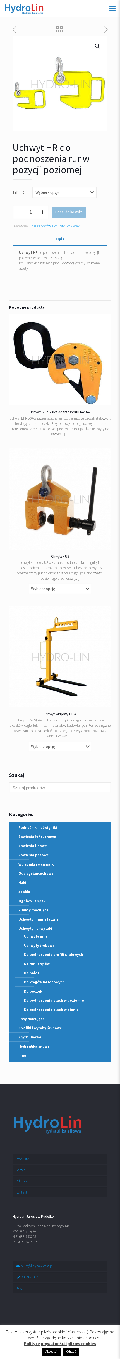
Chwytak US (60, 556)
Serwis (20, 1170)
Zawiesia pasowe (33, 855)
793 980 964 (29, 1277)
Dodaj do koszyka (69, 212)
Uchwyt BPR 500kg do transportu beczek (60, 412)
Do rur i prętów (40, 226)
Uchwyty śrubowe (39, 945)
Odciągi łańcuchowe (36, 873)
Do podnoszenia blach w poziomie (54, 1000)
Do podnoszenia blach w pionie (51, 1009)
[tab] (60, 239)
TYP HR (18, 192)
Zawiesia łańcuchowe (37, 836)
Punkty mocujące (33, 910)
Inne (22, 1055)
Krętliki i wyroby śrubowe (40, 1028)
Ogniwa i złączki (32, 901)
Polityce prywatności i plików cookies (60, 1343)
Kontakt (21, 1192)
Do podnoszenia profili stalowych (53, 954)
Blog (19, 1288)
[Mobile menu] (112, 8)
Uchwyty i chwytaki (66, 226)
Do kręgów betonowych (44, 982)
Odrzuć (71, 1351)
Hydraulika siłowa (34, 1046)
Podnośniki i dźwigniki (37, 827)
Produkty (22, 1159)
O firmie (21, 1181)
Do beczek (33, 991)
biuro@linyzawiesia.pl (37, 1266)
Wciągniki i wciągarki (36, 864)
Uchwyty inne (36, 936)
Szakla (24, 891)
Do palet (31, 973)
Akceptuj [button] (51, 1351)
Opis (60, 239)
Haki (22, 882)
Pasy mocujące (31, 1018)
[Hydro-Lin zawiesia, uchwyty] (24, 8)
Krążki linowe (29, 1037)
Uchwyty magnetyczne (38, 919)
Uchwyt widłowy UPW (60, 714)
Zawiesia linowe (32, 846)
